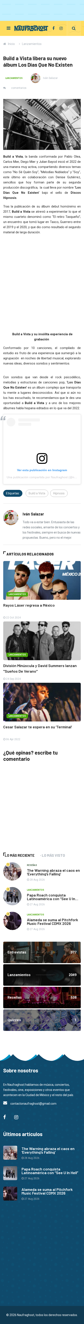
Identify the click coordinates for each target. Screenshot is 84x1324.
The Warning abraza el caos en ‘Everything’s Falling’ (53, 872)
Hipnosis (59, 493)
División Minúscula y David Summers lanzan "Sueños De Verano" (40, 668)
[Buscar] (74, 28)
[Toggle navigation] (8, 28)
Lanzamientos (32, 44)
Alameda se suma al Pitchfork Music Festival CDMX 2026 (52, 921)
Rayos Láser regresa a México (29, 605)
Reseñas (32, 865)
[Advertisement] (35, 813)
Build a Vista (37, 493)
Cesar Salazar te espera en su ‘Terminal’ (37, 726)
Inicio (11, 44)
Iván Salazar (50, 78)
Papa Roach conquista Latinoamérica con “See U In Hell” (51, 899)
